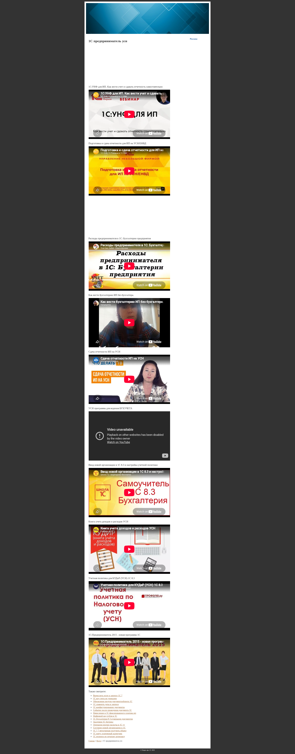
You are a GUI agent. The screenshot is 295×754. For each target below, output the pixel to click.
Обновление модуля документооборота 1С (112, 701)
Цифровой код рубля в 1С (105, 716)
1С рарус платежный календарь (107, 733)
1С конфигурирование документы (109, 707)
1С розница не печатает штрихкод (109, 736)
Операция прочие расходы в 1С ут (109, 725)
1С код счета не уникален (105, 698)
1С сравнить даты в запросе (106, 704)
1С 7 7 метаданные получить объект (109, 731)
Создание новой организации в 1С (109, 728)
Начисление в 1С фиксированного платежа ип (114, 713)
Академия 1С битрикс (103, 722)
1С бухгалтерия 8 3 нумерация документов (113, 719)
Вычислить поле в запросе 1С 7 (107, 695)
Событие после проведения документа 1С (112, 710)
